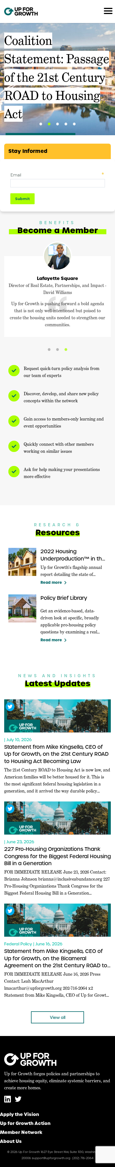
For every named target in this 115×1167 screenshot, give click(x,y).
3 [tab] (57, 124)
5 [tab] (74, 124)
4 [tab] (66, 124)
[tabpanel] (57, 79)
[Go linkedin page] (8, 1101)
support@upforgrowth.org (51, 1158)
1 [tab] (41, 124)
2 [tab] (49, 124)
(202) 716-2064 (83, 1158)
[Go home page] (21, 11)
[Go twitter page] (18, 1101)
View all (57, 1017)
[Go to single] (57, 715)
